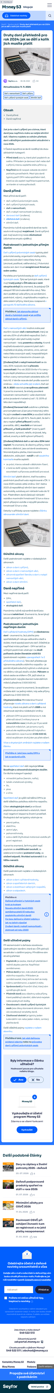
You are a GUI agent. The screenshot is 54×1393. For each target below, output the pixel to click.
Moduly (31, 1361)
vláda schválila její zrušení (27, 384)
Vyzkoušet (27, 1129)
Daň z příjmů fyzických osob (16, 98)
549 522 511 (13, 1350)
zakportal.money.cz (27, 1341)
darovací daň (13, 215)
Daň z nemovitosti (12, 93)
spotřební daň (13, 602)
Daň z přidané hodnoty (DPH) (18, 631)
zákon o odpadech (15, 890)
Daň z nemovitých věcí (15, 328)
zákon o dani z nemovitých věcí (22, 571)
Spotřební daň (10, 798)
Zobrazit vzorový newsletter (38, 1279)
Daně (3, 24)
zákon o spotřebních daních (20, 883)
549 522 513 (27, 1332)
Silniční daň (36, 98)
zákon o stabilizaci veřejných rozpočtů (25, 887)
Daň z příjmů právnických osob (19, 252)
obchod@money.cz (35, 1350)
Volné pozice (37, 1386)
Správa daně (13, 24)
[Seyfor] (10, 1386)
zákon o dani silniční (16, 582)
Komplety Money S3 (13, 1361)
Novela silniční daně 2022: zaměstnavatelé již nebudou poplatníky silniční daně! (20, 912)
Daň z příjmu (27, 93)
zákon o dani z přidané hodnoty (22, 879)
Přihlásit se (43, 1289)
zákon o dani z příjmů (17, 567)
